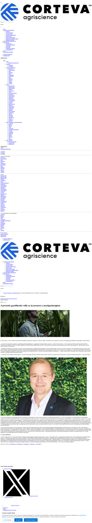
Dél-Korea (11, 68)
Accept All (18, 520)
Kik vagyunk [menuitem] (6, 42)
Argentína (11, 123)
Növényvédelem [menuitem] (9, 32)
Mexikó (10, 134)
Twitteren (32, 444)
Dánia (10, 92)
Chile (10, 127)
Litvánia (10, 102)
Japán (10, 73)
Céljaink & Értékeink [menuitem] (10, 44)
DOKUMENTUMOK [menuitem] (8, 52)
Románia (10, 110)
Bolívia (10, 124)
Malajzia (10, 78)
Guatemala (11, 132)
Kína (10, 77)
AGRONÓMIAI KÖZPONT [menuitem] (9, 41)
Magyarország (4, 58)
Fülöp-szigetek (12, 70)
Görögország (11, 96)
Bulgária (10, 89)
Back (4, 29)
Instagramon (19, 444)
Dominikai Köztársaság (14, 129)
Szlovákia (11, 115)
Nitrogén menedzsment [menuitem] (11, 35)
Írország (10, 121)
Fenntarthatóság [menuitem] (9, 49)
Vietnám (10, 83)
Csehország (11, 90)
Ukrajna (10, 118)
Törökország (11, 117)
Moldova (10, 105)
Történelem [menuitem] (8, 46)
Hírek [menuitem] (4, 50)
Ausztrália (8, 64)
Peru (10, 138)
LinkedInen (26, 444)
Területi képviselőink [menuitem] (10, 48)
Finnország (11, 94)
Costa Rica (11, 128)
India (10, 71)
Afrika (7, 61)
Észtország (11, 119)
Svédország (11, 112)
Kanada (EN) (11, 143)
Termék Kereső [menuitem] (6, 55)
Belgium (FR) (12, 85)
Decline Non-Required (31, 520)
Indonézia (11, 72)
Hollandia (11, 98)
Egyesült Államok (12, 141)
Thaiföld (10, 82)
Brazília (10, 126)
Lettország (11, 101)
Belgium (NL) (12, 87)
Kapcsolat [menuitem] (8, 47)
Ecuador (10, 130)
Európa (7, 84)
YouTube (38, 444)
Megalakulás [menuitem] (8, 43)
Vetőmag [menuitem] (8, 31)
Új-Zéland (11, 66)
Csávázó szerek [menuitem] (9, 34)
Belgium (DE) (12, 88)
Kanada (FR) (11, 144)
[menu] (1, 1)
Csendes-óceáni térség (10, 67)
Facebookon (12, 444)
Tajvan (10, 81)
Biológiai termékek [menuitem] (10, 40)
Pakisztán (11, 79)
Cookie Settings (7, 520)
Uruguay (10, 139)
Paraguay (11, 136)
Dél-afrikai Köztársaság (14, 62)
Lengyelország (12, 100)
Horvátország (11, 99)
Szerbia (10, 113)
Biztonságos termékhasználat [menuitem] (12, 38)
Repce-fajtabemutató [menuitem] (10, 37)
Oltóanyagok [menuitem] (8, 36)
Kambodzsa (11, 75)
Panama (10, 135)
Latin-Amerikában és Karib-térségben (14, 122)
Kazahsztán (11, 76)
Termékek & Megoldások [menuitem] (8, 30)
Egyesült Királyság (13, 93)
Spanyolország (12, 111)
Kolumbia (11, 133)
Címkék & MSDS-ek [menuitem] (7, 54)
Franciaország (12, 95)
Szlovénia (11, 116)
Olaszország (11, 107)
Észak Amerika (9, 140)
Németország (11, 106)
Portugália (11, 109)
